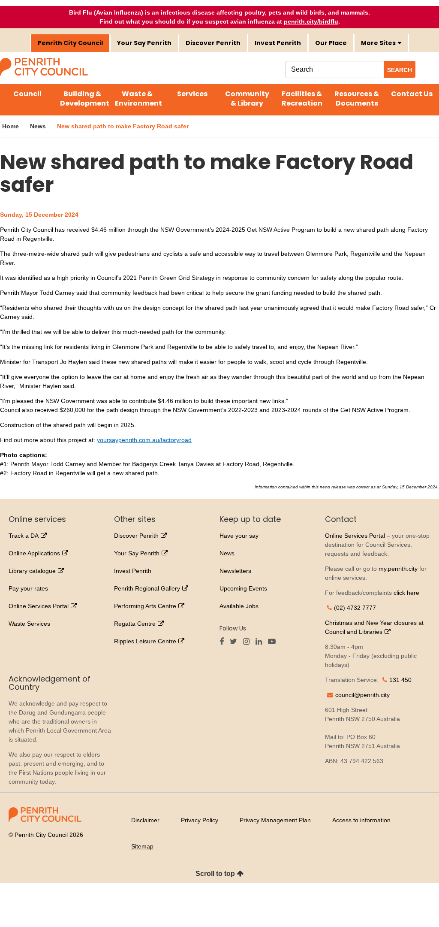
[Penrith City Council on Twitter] (235, 642)
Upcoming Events (243, 588)
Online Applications (34, 553)
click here (406, 592)
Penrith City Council (70, 43)
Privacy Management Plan (275, 820)
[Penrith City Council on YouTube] (274, 642)
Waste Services (29, 623)
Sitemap (142, 846)
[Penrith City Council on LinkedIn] (261, 642)
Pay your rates (28, 588)
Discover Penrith (213, 43)
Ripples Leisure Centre (145, 641)
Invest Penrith (278, 43)
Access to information (361, 820)
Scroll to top (215, 873)
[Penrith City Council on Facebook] (224, 642)
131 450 (400, 679)
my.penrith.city (398, 568)
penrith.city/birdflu (311, 21)
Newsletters (235, 570)
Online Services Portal (39, 606)
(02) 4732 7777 (355, 607)
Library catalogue (32, 570)
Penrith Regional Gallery (147, 588)
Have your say (239, 535)
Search (399, 70)
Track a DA (24, 535)
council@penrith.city (362, 694)
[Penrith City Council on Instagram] (248, 642)
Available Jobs (239, 606)
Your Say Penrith (144, 43)
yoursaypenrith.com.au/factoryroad (144, 439)
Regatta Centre (135, 623)
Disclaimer (145, 820)
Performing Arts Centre (145, 606)
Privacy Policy (199, 820)
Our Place (331, 43)
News (227, 553)
